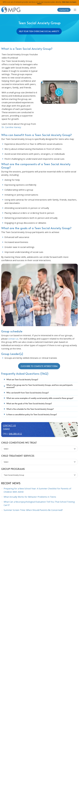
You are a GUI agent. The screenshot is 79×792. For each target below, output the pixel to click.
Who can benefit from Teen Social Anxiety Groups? (27, 392)
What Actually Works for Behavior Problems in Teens (30, 496)
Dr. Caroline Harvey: (11, 127)
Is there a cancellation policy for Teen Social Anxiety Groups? (31, 414)
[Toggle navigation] (75, 10)
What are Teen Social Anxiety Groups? (22, 379)
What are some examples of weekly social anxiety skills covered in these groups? (39, 398)
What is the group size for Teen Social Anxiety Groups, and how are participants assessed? (39, 386)
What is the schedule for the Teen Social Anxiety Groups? (30, 409)
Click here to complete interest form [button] (39, 366)
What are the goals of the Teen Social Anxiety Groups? (29, 403)
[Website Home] (11, 9)
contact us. (13, 338)
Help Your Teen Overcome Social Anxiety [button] (39, 31)
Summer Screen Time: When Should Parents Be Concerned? (33, 510)
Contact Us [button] (63, 10)
